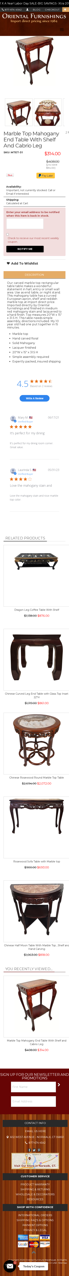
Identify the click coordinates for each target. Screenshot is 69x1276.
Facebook (29, 1150)
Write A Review (34, 398)
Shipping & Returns (35, 1189)
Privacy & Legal (35, 1230)
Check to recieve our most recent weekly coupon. (33, 240)
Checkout (52, 9)
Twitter (34, 1150)
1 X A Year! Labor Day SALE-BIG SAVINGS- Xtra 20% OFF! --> (34, 3)
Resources (35, 1199)
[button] (10, 1266)
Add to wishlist (24, 263)
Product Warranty (35, 1184)
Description (34, 274)
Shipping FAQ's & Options (35, 1220)
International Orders (35, 1215)
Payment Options (35, 1225)
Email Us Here (35, 1131)
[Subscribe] (58, 1084)
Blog (37, 9)
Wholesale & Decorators (35, 1194)
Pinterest (39, 1150)
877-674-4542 (13, 9)
